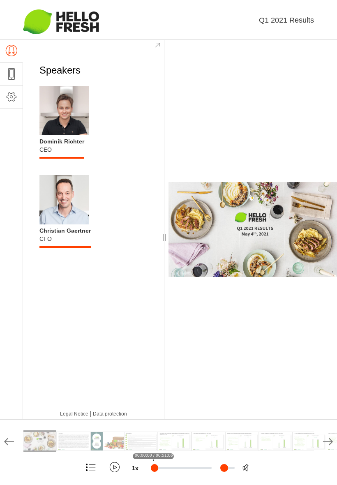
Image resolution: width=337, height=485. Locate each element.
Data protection (110, 414)
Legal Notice (74, 414)
